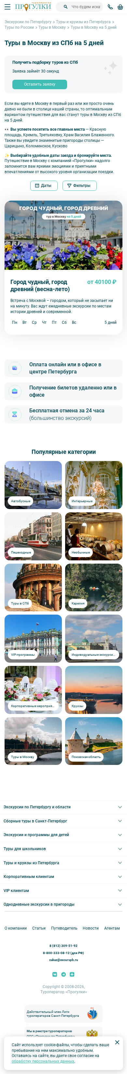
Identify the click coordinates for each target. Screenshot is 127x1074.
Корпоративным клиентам (29, 876)
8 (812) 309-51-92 (63, 946)
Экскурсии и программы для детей (36, 835)
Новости (91, 928)
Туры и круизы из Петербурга (83, 22)
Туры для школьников (25, 849)
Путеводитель (64, 928)
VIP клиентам (16, 890)
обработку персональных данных (43, 1061)
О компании (16, 928)
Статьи (39, 928)
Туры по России (19, 27)
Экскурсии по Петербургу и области (37, 807)
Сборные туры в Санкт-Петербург (35, 821)
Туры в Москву (52, 27)
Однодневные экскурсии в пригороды (39, 904)
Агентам (112, 928)
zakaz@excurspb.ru (63, 960)
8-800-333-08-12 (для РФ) (63, 953)
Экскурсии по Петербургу (28, 22)
